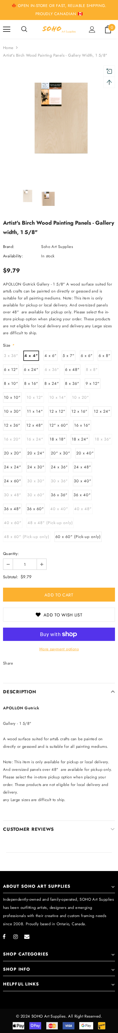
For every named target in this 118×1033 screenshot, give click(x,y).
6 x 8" (104, 355)
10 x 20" (80, 397)
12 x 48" (34, 425)
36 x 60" (35, 509)
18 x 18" (58, 439)
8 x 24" (51, 383)
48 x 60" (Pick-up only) (26, 537)
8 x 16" (31, 383)
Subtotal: (10, 577)
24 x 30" (35, 467)
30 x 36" (59, 481)
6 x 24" (31, 369)
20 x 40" (85, 453)
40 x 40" (59, 509)
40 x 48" (83, 509)
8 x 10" (11, 383)
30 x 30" (35, 481)
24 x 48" (82, 467)
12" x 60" (58, 425)
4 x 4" (31, 355)
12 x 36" (12, 425)
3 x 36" (11, 355)
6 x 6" (87, 355)
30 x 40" (82, 481)
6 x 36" (52, 369)
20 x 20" (12, 453)
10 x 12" (35, 397)
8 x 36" (72, 383)
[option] (59, 123)
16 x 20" (12, 439)
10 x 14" (57, 397)
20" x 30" (60, 453)
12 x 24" (102, 411)
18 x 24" (80, 439)
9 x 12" (93, 383)
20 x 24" (35, 453)
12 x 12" (57, 411)
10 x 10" (12, 397)
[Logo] (59, 29)
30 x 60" (35, 495)
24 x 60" (12, 481)
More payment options (59, 649)
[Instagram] (15, 936)
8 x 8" (92, 369)
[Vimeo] (26, 936)
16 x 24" (35, 439)
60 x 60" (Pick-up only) (78, 537)
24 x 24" (12, 467)
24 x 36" (59, 467)
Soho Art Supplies (57, 246)
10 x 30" (12, 411)
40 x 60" (12, 523)
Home (8, 48)
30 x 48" (12, 495)
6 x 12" (11, 369)
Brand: (8, 246)
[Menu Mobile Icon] (6, 29)
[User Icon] (92, 29)
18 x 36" (103, 439)
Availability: (13, 256)
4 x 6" (50, 355)
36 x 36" (59, 495)
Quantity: (11, 553)
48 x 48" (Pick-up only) (50, 523)
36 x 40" (82, 495)
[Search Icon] (24, 29)
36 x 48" (12, 509)
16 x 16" (82, 425)
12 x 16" (79, 411)
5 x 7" (68, 355)
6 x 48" (72, 369)
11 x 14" (35, 411)
